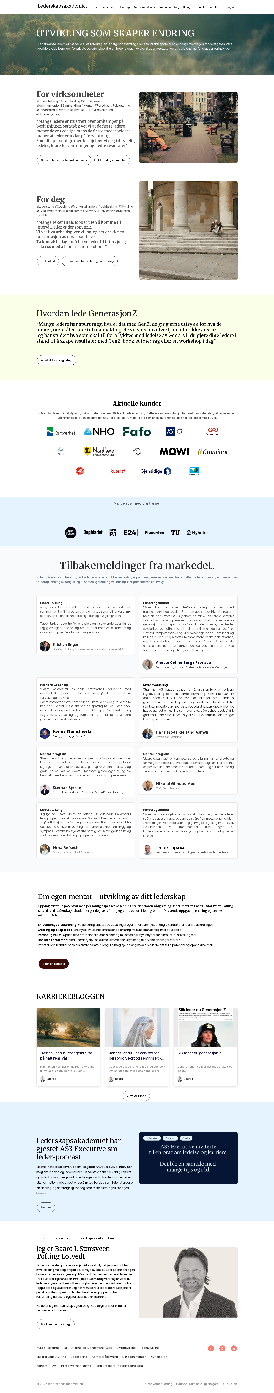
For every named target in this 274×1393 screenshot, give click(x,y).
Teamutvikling (149, 1348)
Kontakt (41, 1366)
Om (54, 1366)
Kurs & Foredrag (47, 1348)
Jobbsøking (79, 1357)
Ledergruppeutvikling (51, 1357)
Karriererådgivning (105, 1357)
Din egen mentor (134, 1357)
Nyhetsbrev (158, 1357)
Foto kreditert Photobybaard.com (119, 1366)
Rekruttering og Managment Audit (88, 1348)
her (105, 417)
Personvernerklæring (76, 1366)
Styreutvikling (126, 1348)
